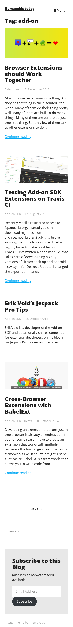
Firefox (27, 421)
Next (35, 509)
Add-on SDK (13, 214)
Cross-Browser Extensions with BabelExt (28, 405)
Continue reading (18, 136)
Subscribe (24, 601)
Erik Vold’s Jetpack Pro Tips (31, 306)
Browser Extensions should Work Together (33, 74)
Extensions (12, 89)
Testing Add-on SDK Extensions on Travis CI (34, 198)
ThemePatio (37, 622)
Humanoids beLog (19, 8)
